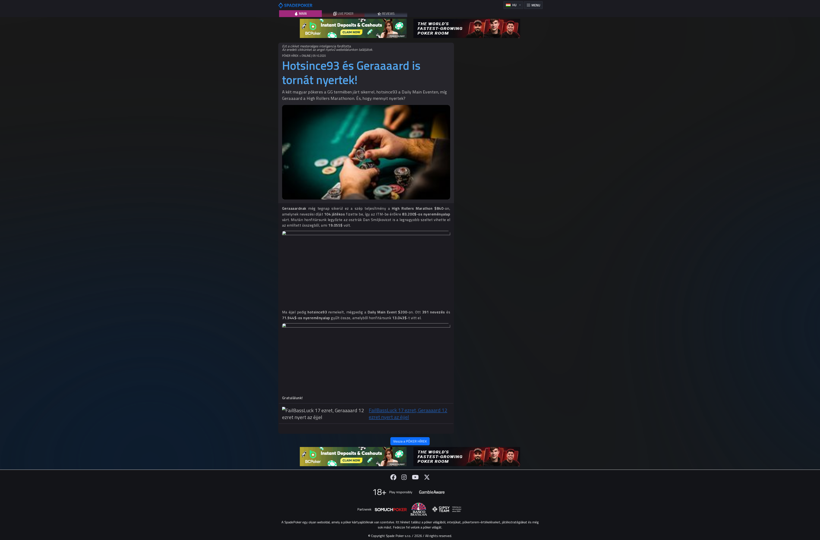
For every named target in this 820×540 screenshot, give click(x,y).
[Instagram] (404, 477)
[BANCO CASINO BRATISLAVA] (418, 509)
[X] (427, 477)
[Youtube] (415, 477)
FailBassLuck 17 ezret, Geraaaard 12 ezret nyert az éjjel (408, 413)
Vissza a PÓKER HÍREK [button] (410, 441)
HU (514, 5)
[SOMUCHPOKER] (391, 509)
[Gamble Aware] (432, 492)
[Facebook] (393, 477)
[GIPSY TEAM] (447, 509)
